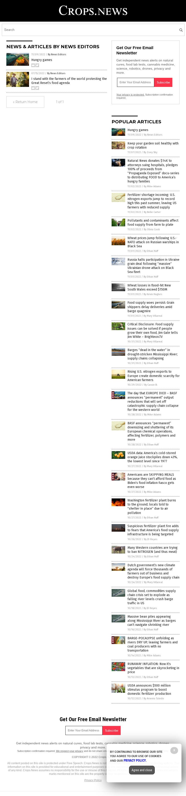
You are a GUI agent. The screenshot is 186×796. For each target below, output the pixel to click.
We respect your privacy (69, 751)
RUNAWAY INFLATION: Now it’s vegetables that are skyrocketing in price (153, 668)
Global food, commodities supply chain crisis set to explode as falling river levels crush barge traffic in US (151, 597)
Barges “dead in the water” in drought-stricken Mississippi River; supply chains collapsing (152, 354)
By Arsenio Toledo (154, 698)
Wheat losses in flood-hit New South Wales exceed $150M (149, 287)
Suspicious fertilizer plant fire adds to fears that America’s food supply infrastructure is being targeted (153, 530)
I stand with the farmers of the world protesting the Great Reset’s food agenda (69, 81)
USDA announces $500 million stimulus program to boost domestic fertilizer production (149, 690)
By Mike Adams (152, 186)
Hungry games (41, 60)
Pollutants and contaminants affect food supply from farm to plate (152, 223)
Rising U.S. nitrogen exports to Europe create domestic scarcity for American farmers (153, 376)
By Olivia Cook (152, 229)
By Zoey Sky (150, 152)
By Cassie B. (150, 384)
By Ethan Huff (151, 251)
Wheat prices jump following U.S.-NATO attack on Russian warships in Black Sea (153, 242)
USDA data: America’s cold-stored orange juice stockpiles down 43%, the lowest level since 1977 (152, 457)
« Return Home (25, 102)
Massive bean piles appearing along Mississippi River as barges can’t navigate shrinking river (151, 621)
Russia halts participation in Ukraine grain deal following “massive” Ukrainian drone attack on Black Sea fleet (153, 266)
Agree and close (142, 770)
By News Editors (57, 54)
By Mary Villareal (153, 315)
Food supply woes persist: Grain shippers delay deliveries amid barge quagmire (150, 307)
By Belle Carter (152, 212)
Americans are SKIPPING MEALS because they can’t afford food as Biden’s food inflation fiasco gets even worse (151, 481)
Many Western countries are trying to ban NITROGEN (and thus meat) (152, 550)
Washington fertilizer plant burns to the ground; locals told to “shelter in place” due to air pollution (151, 506)
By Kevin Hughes (153, 294)
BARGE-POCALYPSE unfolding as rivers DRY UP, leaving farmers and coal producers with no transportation (152, 644)
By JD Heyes (150, 539)
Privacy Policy (93, 780)
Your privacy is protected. (130, 94)
